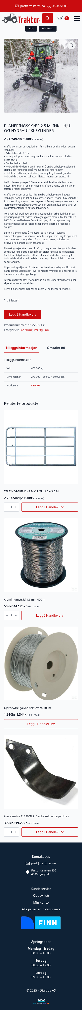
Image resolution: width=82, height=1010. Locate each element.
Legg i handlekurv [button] (49, 507)
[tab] (21, 348)
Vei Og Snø (41, 330)
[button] (71, 45)
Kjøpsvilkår (41, 895)
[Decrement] (7, 507)
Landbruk (26, 330)
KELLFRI (35, 385)
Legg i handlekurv (22, 314)
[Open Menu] (77, 18)
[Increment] (16, 507)
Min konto (41, 902)
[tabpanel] (41, 374)
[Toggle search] (47, 18)
